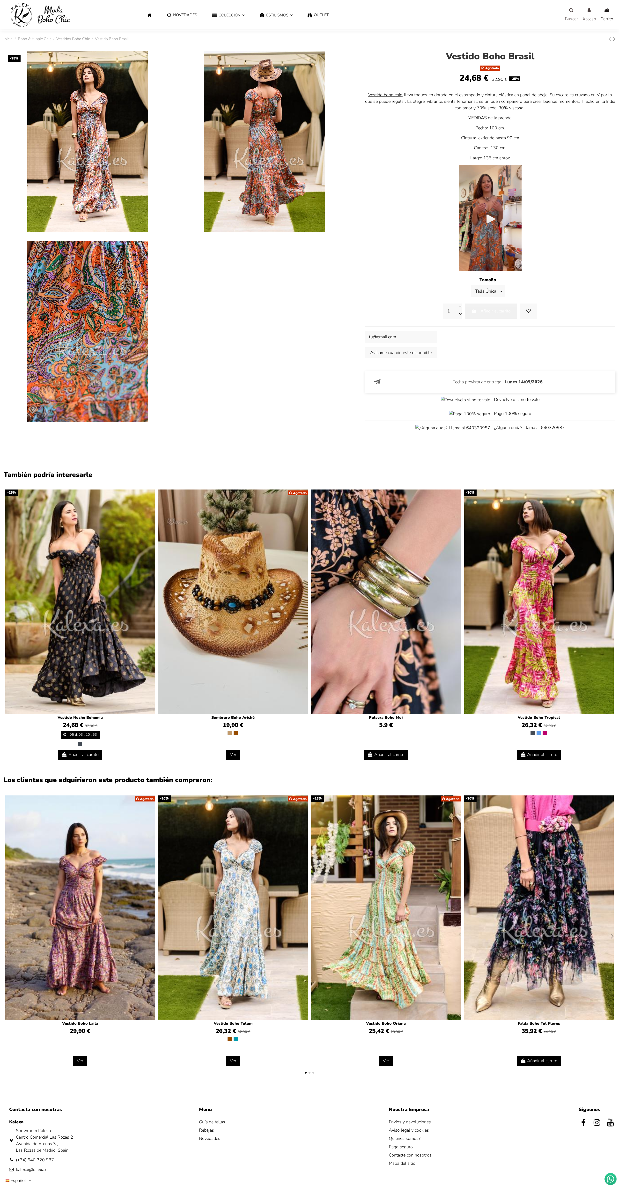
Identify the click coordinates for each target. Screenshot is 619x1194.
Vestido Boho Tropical (539, 717)
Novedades (209, 1138)
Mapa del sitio (402, 1163)
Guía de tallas (212, 1122)
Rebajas (206, 1130)
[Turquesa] (236, 1039)
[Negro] (80, 744)
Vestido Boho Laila (80, 1023)
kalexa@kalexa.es (33, 1169)
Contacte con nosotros (410, 1155)
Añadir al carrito (495, 311)
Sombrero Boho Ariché (233, 717)
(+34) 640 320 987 (35, 1160)
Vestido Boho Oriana (386, 1023)
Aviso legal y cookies (409, 1130)
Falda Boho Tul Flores (539, 1023)
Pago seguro (401, 1147)
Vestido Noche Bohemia (80, 717)
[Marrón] (236, 733)
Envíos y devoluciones (410, 1122)
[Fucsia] (545, 733)
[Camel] (230, 733)
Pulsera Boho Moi (386, 717)
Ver (233, 754)
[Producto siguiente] (614, 39)
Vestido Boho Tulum (233, 1023)
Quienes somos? (404, 1138)
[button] (228, 15)
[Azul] (539, 733)
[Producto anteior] (611, 39)
